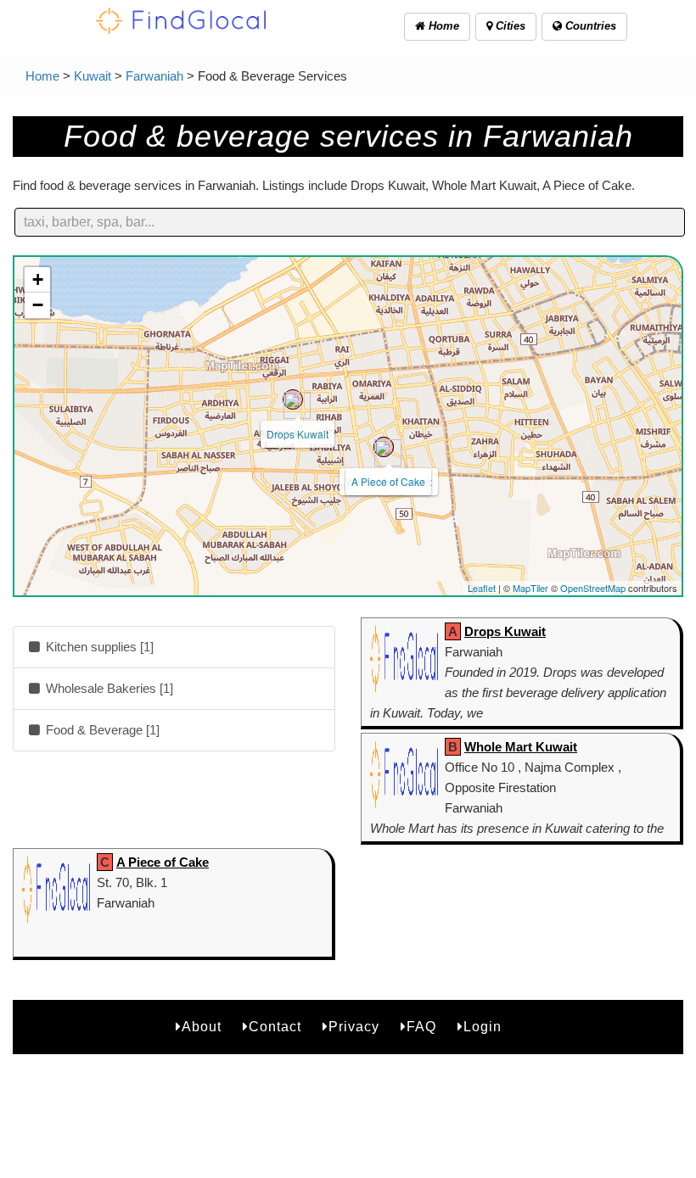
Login (482, 1026)
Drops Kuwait (297, 434)
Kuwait (92, 76)
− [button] (37, 304)
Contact (275, 1026)
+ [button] (37, 279)
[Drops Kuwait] (293, 399)
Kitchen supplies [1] (98, 646)
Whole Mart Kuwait (520, 747)
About (202, 1026)
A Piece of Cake (388, 481)
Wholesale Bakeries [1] (107, 688)
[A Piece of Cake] (383, 447)
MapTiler (530, 588)
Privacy (353, 1026)
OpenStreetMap (593, 588)
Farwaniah (154, 76)
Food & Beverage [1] (101, 730)
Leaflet (482, 588)
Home (442, 26)
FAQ (421, 1026)
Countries (589, 26)
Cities (508, 26)
